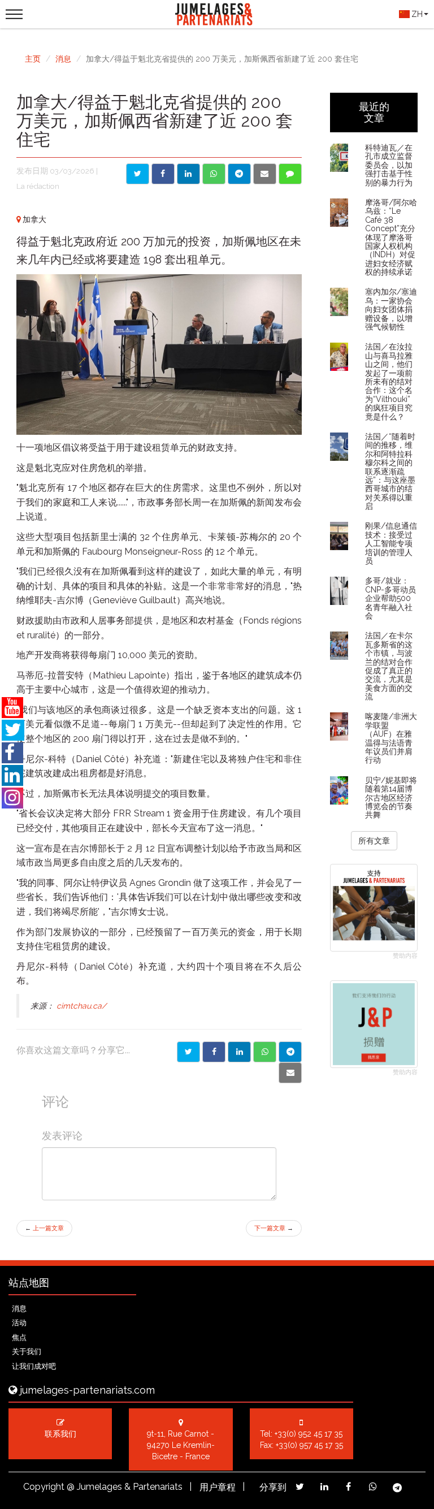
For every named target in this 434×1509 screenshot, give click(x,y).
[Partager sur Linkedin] (239, 1051)
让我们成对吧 (34, 1366)
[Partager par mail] (290, 1072)
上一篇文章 (44, 1228)
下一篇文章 (273, 1228)
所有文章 (374, 840)
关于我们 (26, 1351)
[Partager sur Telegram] (290, 1051)
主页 (33, 58)
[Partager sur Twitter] (188, 1051)
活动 (19, 1322)
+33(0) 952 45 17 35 (308, 1433)
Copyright (43, 1486)
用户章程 (217, 1487)
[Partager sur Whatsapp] (264, 1051)
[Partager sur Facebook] (213, 1051)
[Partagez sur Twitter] (300, 1486)
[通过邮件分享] (264, 173)
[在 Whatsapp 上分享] (213, 173)
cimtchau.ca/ (80, 1005)
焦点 (19, 1337)
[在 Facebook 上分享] (163, 173)
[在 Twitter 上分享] (137, 173)
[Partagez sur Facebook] (348, 1486)
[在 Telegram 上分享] (239, 173)
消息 (63, 58)
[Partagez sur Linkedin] (324, 1486)
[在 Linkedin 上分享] (188, 173)
